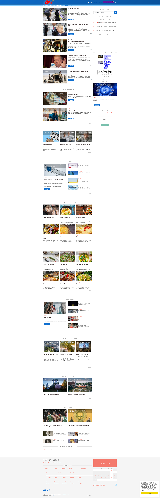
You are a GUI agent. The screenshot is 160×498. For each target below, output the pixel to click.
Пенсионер (48, 165)
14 (108, 474)
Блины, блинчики (80, 236)
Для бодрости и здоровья (82, 264)
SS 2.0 (53, 495)
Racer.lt (101, 485)
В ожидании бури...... (65, 354)
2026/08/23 (70, 90)
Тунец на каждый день (49, 217)
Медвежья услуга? (48, 144)
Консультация (48, 93)
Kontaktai (95, 2)
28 (108, 477)
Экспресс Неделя (47, 205)
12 (101, 474)
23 (114, 475)
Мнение (70, 468)
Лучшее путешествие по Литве (51, 394)
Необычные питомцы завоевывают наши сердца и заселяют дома (83, 326)
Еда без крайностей (81, 217)
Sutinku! (149, 493)
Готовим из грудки (48, 283)
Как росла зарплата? (73, 94)
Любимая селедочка (48, 264)
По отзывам (46, 449)
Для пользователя (105, 113)
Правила (72, 477)
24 (95, 477)
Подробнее (71, 19)
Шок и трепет (47, 317)
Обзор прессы (49, 472)
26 (101, 477)
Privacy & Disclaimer (65, 494)
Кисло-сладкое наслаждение (83, 283)
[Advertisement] (67, 127)
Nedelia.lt (45, 462)
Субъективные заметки (53, 342)
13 (105, 474)
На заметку (63, 468)
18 (98, 475)
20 (105, 475)
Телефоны (64, 477)
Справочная (48, 477)
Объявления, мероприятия (52, 303)
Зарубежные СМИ (61, 472)
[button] (45, 348)
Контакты (50, 462)
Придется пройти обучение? (83, 144)
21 (108, 475)
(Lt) (113, 1)
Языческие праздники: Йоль (83, 440)
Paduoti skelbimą (107, 2)
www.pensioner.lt (96, 484)
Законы (79, 477)
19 (101, 475)
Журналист (56, 93)
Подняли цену (71, 110)
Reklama (100, 2)
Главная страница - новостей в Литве (52, 5)
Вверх (104, 485)
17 (95, 475)
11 (98, 474)
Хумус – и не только (65, 217)
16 (114, 474)
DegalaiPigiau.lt (96, 485)
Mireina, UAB (89, 494)
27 (105, 477)
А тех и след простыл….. (74, 8)
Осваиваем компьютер (65, 144)
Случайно (53, 449)
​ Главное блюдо (64, 283)
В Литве (46, 468)
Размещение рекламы (57, 462)
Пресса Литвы (73, 472)
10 (95, 474)
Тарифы (55, 477)
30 (114, 477)
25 (98, 477)
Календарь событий (49, 410)
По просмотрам (60, 449)
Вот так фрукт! (63, 264)
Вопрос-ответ (83, 468)
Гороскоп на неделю (100, 84)
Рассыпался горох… (65, 236)
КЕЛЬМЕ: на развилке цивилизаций (76, 394)
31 (95, 479)
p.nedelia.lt (103, 484)
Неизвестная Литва (49, 379)
